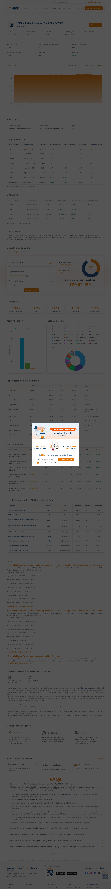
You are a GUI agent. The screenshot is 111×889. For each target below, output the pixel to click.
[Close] (77, 424)
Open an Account (66, 459)
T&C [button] (55, 463)
